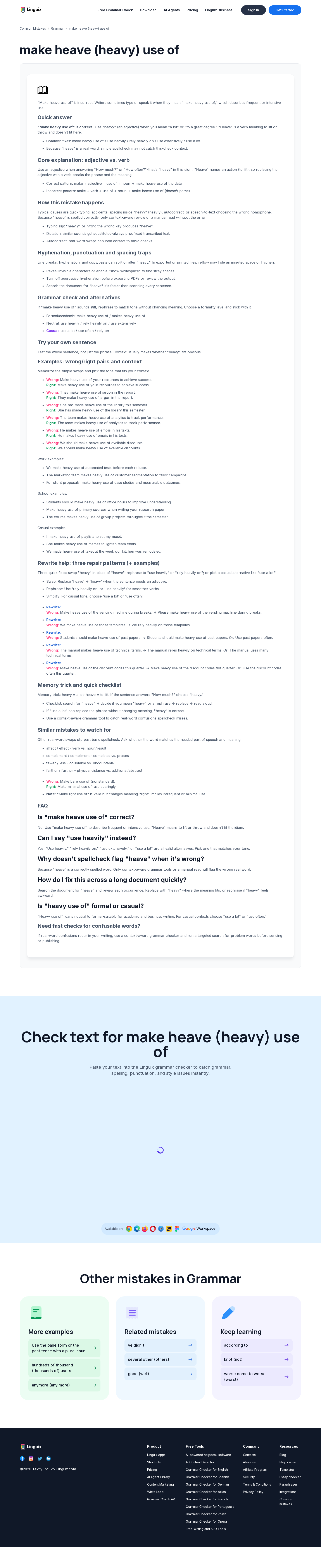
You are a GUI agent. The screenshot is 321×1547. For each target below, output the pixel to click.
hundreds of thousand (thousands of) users (52, 1368)
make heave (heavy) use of (89, 28)
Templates (287, 1469)
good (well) (138, 1373)
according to (236, 1345)
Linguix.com (66, 1469)
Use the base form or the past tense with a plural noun (58, 1348)
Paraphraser (288, 1484)
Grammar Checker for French (207, 1499)
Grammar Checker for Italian (206, 1492)
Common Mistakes (33, 28)
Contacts (249, 1455)
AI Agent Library (158, 1477)
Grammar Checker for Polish (206, 1514)
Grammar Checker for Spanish (207, 1477)
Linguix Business (218, 10)
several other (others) (148, 1359)
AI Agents (172, 10)
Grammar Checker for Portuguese (210, 1506)
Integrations (288, 1492)
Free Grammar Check (115, 10)
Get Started (285, 10)
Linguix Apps (156, 1455)
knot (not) (233, 1359)
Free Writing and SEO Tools (206, 1529)
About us (249, 1462)
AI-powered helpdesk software (208, 1455)
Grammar (57, 28)
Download (148, 10)
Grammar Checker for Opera (206, 1521)
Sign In (253, 10)
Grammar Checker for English (207, 1469)
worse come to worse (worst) (245, 1376)
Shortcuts (154, 1462)
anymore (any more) (51, 1385)
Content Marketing (160, 1484)
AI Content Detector (200, 1462)
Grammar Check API (161, 1499)
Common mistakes (286, 1501)
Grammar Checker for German (207, 1484)
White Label (155, 1492)
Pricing (192, 10)
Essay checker (290, 1477)
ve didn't (136, 1345)
